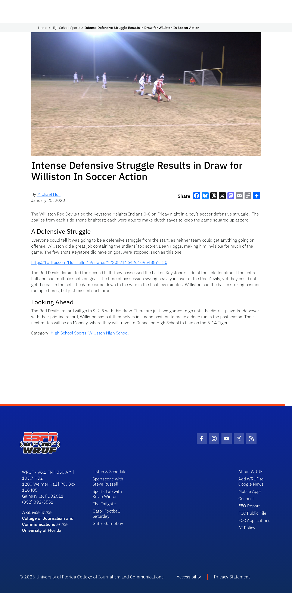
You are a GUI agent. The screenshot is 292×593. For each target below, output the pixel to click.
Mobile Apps (250, 491)
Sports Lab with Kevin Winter (107, 493)
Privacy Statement (232, 577)
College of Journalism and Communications (48, 521)
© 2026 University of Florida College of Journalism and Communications (92, 577)
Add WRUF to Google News (251, 481)
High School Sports (66, 27)
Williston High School (108, 333)
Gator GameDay (108, 523)
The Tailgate (104, 504)
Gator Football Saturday (106, 513)
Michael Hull (48, 194)
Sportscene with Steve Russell (108, 481)
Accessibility (189, 577)
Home (42, 27)
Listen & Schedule (110, 471)
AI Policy (246, 528)
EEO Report (249, 506)
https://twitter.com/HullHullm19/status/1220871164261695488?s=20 (99, 262)
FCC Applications (254, 520)
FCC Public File (252, 513)
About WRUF (250, 471)
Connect (246, 498)
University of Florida (41, 530)
